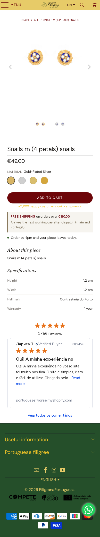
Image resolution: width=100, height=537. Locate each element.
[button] (11, 180)
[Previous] (11, 67)
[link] (50, 400)
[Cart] (94, 5)
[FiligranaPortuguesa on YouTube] (63, 470)
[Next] (89, 67)
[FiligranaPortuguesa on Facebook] (45, 470)
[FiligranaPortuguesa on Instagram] (54, 470)
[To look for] (82, 5)
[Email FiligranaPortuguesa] (37, 470)
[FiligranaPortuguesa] (50, 5)
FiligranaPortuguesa (57, 489)
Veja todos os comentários (50, 415)
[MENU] (2, 5)
